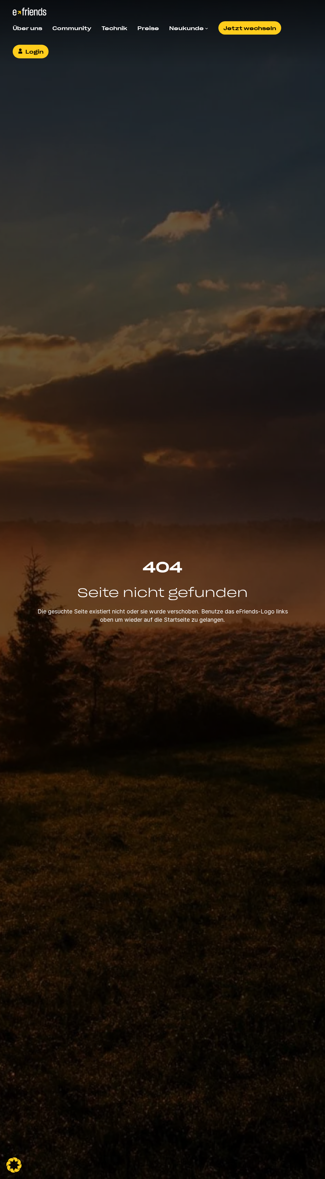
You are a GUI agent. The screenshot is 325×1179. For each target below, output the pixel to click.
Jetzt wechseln (249, 28)
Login (34, 51)
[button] (14, 1165)
